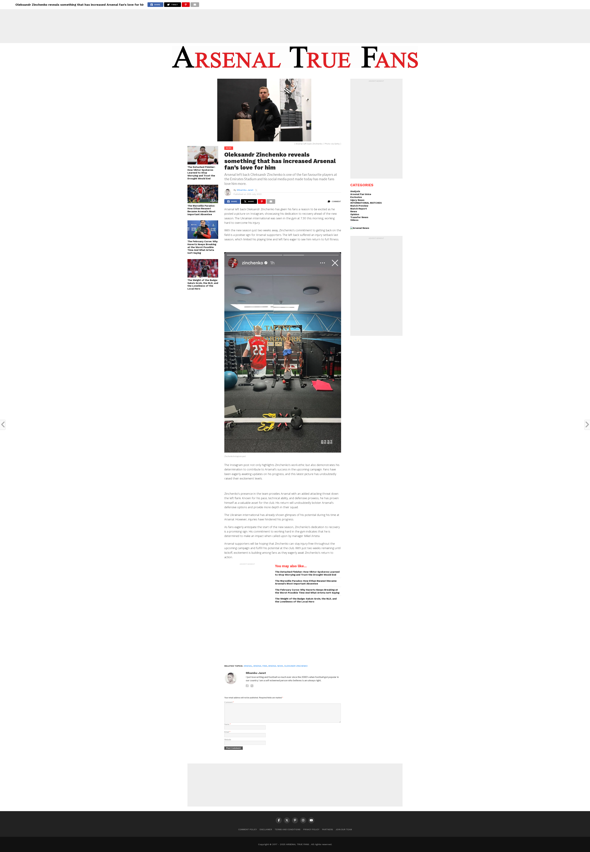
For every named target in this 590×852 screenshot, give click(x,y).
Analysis (355, 191)
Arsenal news (275, 666)
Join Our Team (344, 829)
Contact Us (317, 74)
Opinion (354, 214)
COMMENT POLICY (247, 829)
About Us (271, 74)
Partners (327, 829)
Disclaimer (266, 829)
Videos (354, 220)
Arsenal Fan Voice (360, 194)
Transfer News (359, 217)
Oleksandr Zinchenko (296, 666)
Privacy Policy (311, 829)
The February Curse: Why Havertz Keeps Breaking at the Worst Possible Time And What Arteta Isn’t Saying (202, 247)
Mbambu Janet (245, 190)
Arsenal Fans (260, 666)
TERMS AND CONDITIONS (287, 829)
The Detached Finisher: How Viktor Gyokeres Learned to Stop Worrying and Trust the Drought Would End (201, 173)
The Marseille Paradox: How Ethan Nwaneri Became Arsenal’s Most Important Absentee (201, 210)
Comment (229, 702)
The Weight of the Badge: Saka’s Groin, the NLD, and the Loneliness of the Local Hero (202, 284)
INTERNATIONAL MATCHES (366, 202)
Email (227, 732)
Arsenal (248, 666)
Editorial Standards (293, 74)
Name (227, 724)
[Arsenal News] (359, 228)
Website (227, 740)
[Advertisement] (295, 21)
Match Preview (359, 205)
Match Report (358, 208)
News (353, 211)
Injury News (357, 200)
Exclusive (356, 197)
